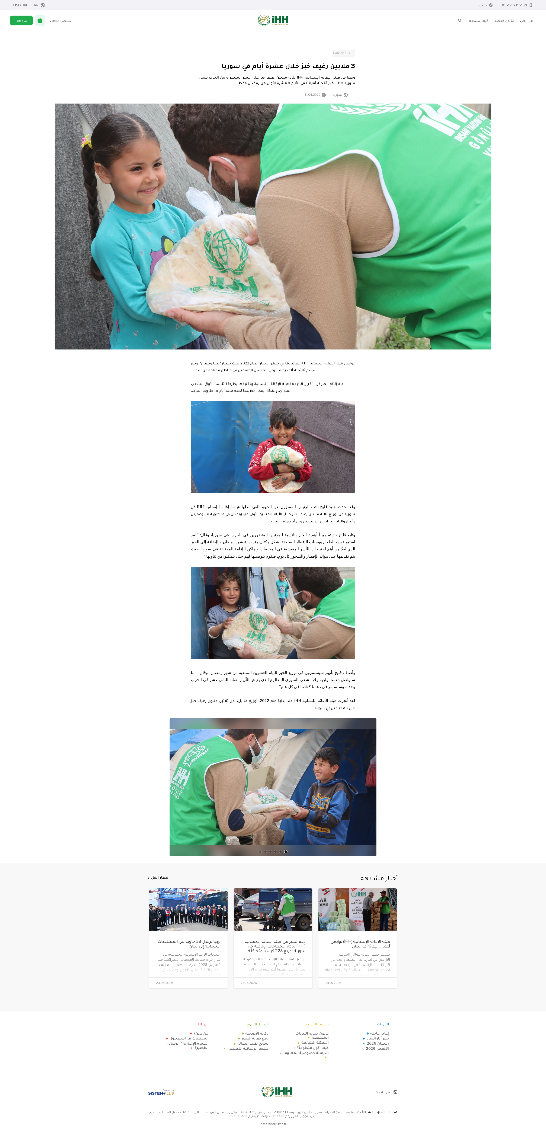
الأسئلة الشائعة (315, 1042)
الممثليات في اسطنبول (189, 1038)
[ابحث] (460, 20)
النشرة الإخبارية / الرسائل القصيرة (187, 1045)
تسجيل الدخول (60, 20)
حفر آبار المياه (377, 1038)
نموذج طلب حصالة (253, 1043)
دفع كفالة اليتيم (255, 1038)
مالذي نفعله (504, 20)
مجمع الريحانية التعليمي (248, 1048)
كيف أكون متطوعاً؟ (313, 1047)
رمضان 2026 (378, 1043)
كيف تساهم (478, 20)
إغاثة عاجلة (379, 1033)
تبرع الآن (21, 20)
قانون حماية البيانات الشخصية (312, 1035)
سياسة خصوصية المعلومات (304, 1053)
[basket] (40, 20)
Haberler (339, 53)
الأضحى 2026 (377, 1048)
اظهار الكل (160, 877)
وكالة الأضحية (257, 1033)
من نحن (526, 20)
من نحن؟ (201, 1033)
